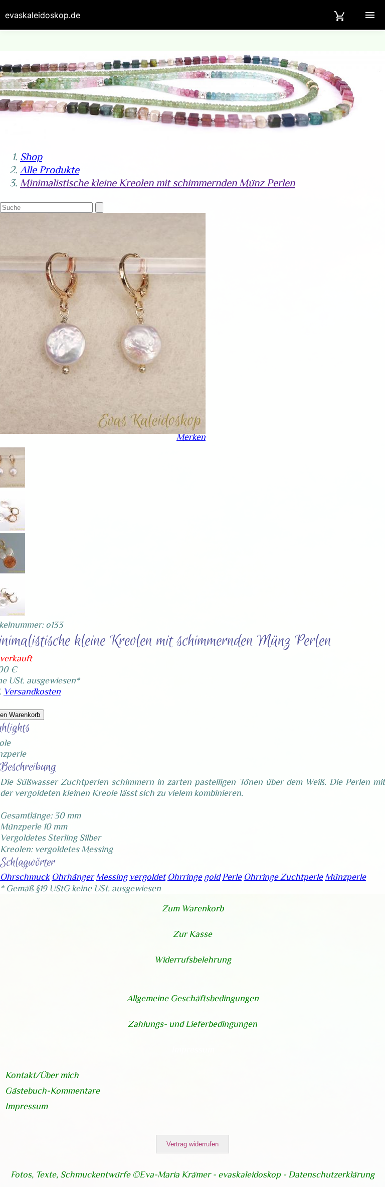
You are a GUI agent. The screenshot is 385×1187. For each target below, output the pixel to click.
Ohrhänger (73, 877)
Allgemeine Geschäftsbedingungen (193, 998)
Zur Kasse (192, 934)
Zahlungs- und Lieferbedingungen (192, 1024)
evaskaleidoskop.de (42, 15)
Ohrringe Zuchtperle (283, 877)
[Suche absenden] (99, 207)
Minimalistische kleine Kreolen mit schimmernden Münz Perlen (157, 183)
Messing (111, 877)
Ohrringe (184, 877)
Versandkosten (32, 691)
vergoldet (147, 877)
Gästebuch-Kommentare (52, 1091)
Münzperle (345, 877)
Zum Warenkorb (193, 908)
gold (212, 877)
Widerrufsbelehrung (192, 960)
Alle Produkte (49, 170)
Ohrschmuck (25, 877)
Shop (31, 157)
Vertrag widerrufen (192, 1144)
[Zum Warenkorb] (340, 15)
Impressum (192, 1049)
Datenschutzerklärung (331, 1174)
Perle (232, 877)
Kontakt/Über (32, 1075)
